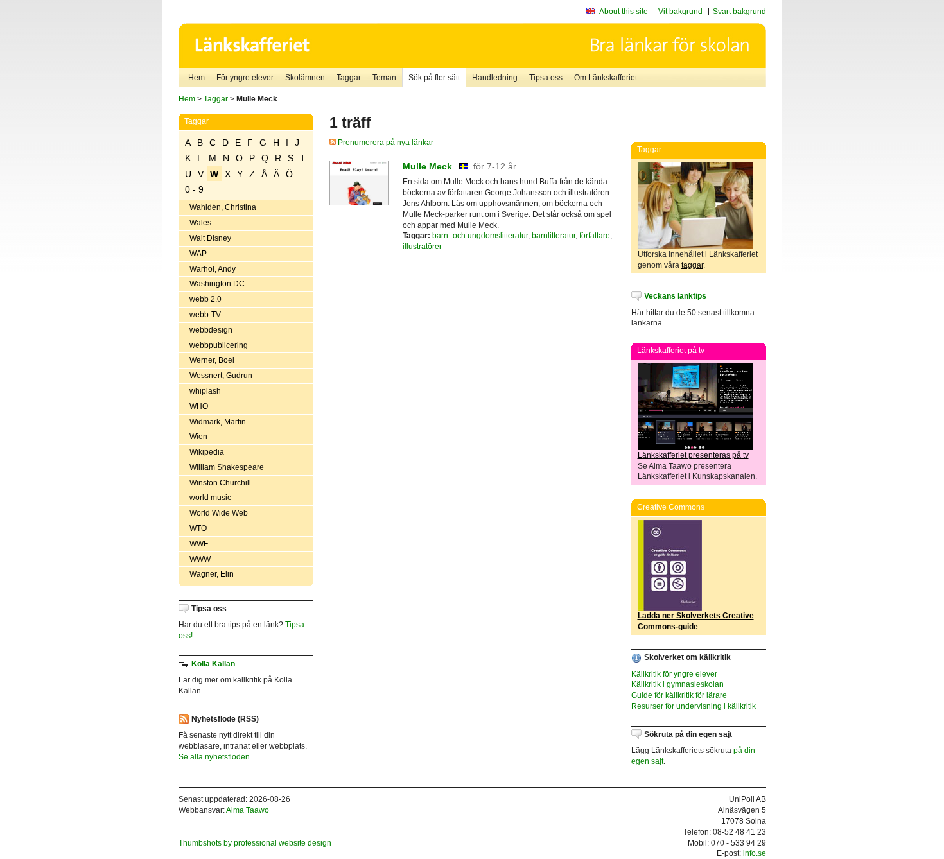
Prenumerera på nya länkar (384, 142)
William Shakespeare (226, 467)
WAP (198, 253)
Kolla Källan (213, 663)
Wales (200, 222)
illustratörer (422, 246)
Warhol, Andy (212, 269)
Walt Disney (210, 238)
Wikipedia (206, 451)
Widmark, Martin (217, 421)
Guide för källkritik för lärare (679, 695)
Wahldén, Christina (222, 207)
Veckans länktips (675, 295)
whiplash (205, 390)
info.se (754, 853)
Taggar (349, 77)
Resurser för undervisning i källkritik (693, 706)
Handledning (495, 77)
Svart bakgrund (739, 11)
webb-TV (205, 314)
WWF (198, 543)
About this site (623, 11)
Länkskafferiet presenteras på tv (693, 455)
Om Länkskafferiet (605, 77)
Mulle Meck (427, 166)
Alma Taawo (247, 810)
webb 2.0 (205, 299)
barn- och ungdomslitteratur (480, 235)
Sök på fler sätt (434, 77)
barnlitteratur (553, 235)
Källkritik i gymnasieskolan (677, 684)
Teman (384, 77)
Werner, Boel (211, 360)
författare (594, 235)
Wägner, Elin (211, 573)
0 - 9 (194, 189)
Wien (198, 436)
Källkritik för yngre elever (674, 674)
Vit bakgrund (680, 11)
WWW (200, 559)
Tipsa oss (546, 77)
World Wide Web (218, 512)
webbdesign (210, 329)
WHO (198, 406)
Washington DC (217, 283)
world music (210, 497)
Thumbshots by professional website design (255, 842)
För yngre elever (245, 77)
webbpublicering (218, 345)
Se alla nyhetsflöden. (215, 756)
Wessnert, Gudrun (220, 375)
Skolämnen (305, 77)
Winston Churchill (220, 482)
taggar (692, 265)
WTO (198, 528)
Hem (196, 77)
